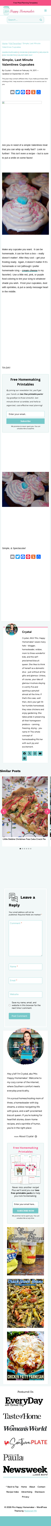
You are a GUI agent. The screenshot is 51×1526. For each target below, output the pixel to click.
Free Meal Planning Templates (25, 3)
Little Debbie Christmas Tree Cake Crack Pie (24, 839)
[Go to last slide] (4, 811)
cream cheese (30, 270)
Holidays (44, 52)
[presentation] (25, 806)
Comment (16, 923)
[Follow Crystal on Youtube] (40, 753)
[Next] (47, 811)
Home (24, 1487)
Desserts (33, 52)
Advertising (26, 1492)
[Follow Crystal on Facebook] (24, 753)
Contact (41, 1487)
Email (13, 980)
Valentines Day (25, 55)
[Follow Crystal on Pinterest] (24, 758)
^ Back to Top (12, 1487)
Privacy (25, 1497)
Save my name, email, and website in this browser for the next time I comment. (26, 1005)
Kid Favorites (9, 55)
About (32, 1487)
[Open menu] (45, 10)
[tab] (20, 848)
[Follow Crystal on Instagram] (35, 753)
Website (14, 994)
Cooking (23, 52)
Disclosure (40, 1492)
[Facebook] (23, 92)
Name (14, 966)
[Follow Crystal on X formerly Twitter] (29, 753)
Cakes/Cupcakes (10, 52)
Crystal (8, 70)
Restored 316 (30, 1511)
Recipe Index (12, 1492)
